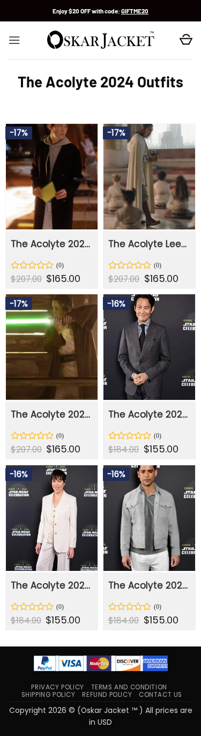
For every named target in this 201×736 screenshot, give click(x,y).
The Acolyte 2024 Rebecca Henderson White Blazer (51, 585)
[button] (14, 40)
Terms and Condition (129, 687)
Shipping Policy (48, 694)
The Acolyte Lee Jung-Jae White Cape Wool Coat (148, 244)
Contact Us (160, 694)
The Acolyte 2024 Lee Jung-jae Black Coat (51, 244)
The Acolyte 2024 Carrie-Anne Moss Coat (51, 414)
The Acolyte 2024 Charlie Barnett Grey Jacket (148, 585)
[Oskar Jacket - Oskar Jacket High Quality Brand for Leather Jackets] (100, 40)
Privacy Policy (57, 687)
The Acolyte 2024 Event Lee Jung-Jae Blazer (148, 414)
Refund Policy (107, 694)
